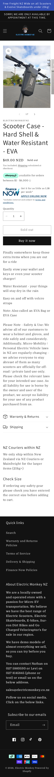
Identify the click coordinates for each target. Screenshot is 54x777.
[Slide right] (34, 114)
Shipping (22, 165)
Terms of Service (18, 553)
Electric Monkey (25, 768)
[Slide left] (19, 114)
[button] (5, 31)
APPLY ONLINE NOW (34, 196)
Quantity (8, 208)
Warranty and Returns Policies (22, 543)
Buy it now (27, 240)
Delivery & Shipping (20, 561)
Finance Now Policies (21, 570)
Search (11, 532)
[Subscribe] (43, 725)
